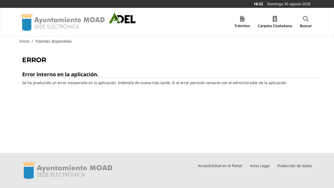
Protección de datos (294, 165)
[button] (242, 22)
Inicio (24, 41)
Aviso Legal (260, 165)
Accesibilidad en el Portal (220, 165)
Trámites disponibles (53, 41)
